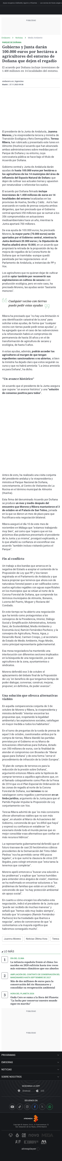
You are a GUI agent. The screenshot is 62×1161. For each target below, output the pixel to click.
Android (26, 1090)
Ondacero (5, 38)
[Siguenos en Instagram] (27, 1107)
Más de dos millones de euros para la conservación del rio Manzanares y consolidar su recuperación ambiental (32, 984)
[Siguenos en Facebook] (35, 1107)
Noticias (19, 38)
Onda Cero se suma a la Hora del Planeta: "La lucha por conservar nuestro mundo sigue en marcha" (34, 1000)
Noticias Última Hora (36, 938)
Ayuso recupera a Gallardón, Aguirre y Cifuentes (20, 3)
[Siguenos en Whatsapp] (50, 1107)
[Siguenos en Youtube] (12, 1107)
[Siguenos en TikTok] (20, 1107)
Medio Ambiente (35, 38)
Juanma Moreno (12, 938)
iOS (42, 1090)
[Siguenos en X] (42, 1107)
